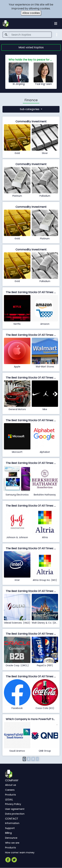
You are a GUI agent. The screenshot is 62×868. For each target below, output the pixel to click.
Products (10, 794)
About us (10, 785)
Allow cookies (31, 13)
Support (10, 828)
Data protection (14, 813)
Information (12, 823)
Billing (8, 833)
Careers (10, 790)
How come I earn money (19, 852)
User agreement (14, 809)
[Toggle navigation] (55, 23)
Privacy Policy (13, 804)
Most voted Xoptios (31, 47)
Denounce (11, 837)
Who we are (12, 842)
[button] (56, 34)
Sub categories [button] (30, 109)
